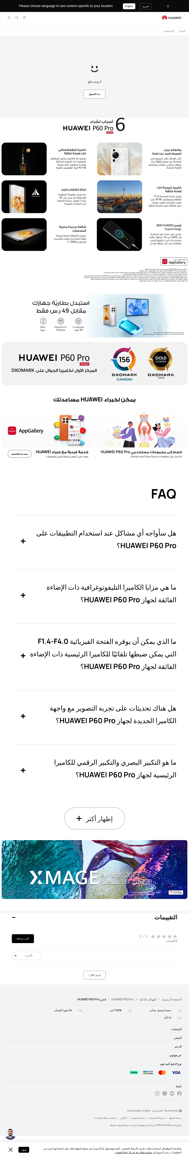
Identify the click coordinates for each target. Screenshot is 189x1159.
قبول (23, 1149)
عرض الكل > (94, 975)
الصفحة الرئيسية (172, 999)
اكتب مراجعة (22, 938)
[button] (24, 18)
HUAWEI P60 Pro (122, 999)
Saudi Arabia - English (139, 1110)
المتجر (178, 1038)
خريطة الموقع (175, 1117)
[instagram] (157, 1094)
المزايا (182, 31)
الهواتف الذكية (147, 999)
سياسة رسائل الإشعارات (105, 1117)
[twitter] (164, 1094)
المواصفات (168, 31)
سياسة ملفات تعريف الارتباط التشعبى (133, 1152)
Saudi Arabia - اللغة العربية (165, 1110)
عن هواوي (175, 1055)
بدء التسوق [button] (94, 94)
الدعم (178, 1046)
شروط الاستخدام (157, 1117)
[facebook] (179, 1094)
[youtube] (172, 1094)
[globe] (180, 1110)
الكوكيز (123, 1117)
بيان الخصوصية (138, 1117)
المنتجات (176, 1029)
